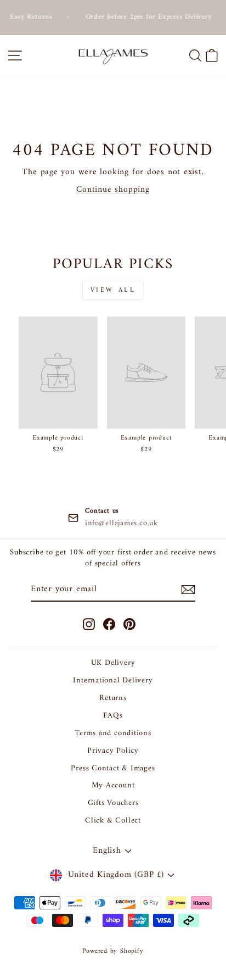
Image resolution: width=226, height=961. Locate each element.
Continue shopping (112, 189)
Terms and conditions (113, 733)
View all (113, 290)
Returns (112, 698)
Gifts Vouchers (113, 803)
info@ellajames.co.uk (121, 523)
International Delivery (112, 680)
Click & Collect (113, 820)
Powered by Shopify (112, 951)
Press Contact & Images (113, 768)
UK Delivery (113, 663)
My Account (113, 785)
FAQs (112, 716)
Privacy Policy (113, 751)
